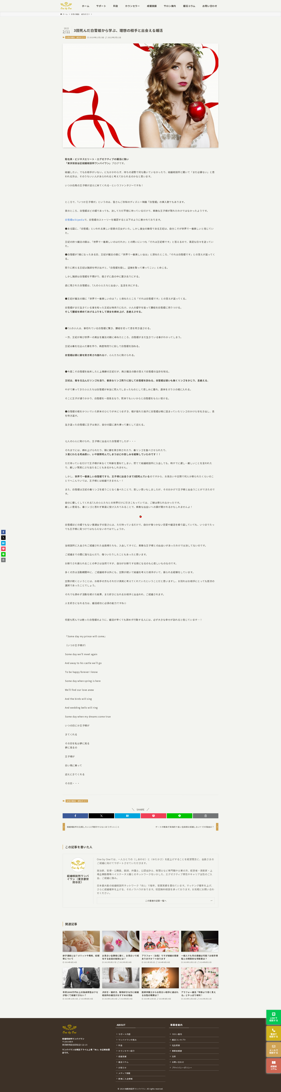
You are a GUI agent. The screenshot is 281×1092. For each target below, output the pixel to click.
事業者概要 (177, 1050)
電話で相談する (273, 1035)
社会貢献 (176, 1045)
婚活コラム (123, 1062)
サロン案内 (177, 1034)
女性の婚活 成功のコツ (75, 37)
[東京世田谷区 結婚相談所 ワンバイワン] (66, 6)
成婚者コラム (273, 1067)
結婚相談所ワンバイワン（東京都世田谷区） (78, 879)
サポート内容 (124, 1034)
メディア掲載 (124, 1073)
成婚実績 (122, 1056)
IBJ (96, 1049)
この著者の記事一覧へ (155, 900)
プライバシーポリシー (182, 1067)
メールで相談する (273, 1051)
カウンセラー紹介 (126, 1050)
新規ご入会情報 (125, 1078)
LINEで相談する (273, 1019)
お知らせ (122, 1067)
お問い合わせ (178, 1062)
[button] (75, 815)
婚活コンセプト (179, 1039)
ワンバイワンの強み (127, 1039)
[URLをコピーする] (205, 815)
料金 (120, 1045)
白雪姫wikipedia (74, 219)
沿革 (174, 1056)
